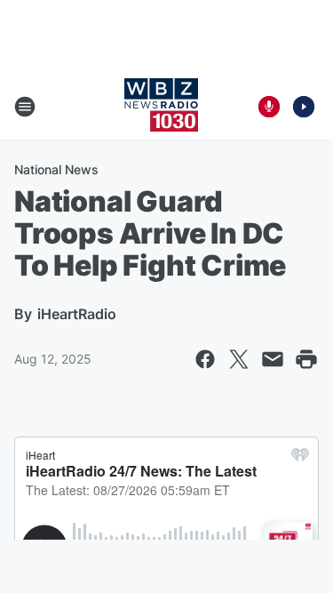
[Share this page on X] (238, 359)
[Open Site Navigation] (25, 106)
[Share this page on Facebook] (205, 359)
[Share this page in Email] (272, 359)
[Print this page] (306, 359)
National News (56, 169)
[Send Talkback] (269, 106)
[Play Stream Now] (303, 106)
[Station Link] (161, 106)
